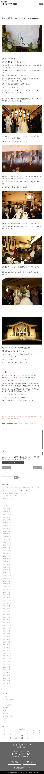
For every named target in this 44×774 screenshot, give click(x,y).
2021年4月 (6, 564)
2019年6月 (6, 595)
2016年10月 (7, 658)
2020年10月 (7, 575)
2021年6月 (6, 561)
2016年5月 (6, 672)
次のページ (37, 468)
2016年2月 (6, 681)
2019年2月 (6, 597)
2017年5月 (6, 639)
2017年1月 (6, 650)
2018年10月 (7, 603)
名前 (4, 451)
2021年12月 (7, 553)
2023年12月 (7, 536)
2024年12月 (7, 522)
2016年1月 (6, 683)
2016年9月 (6, 661)
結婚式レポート (34, 423)
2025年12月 (7, 514)
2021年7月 (6, 558)
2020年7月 (6, 581)
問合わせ (29, 762)
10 (4, 735)
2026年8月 (6, 509)
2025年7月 (6, 517)
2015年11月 (7, 686)
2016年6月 (6, 669)
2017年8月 (6, 633)
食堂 (4, 719)
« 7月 (10, 742)
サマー (25, 416)
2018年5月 (6, 611)
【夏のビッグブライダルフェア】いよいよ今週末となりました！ (22, 487)
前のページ (6, 468)
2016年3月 (6, 678)
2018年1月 (6, 622)
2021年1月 (6, 570)
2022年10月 (7, 545)
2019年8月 (6, 592)
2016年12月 (7, 653)
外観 (4, 710)
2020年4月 (6, 586)
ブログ (20, 423)
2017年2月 (6, 647)
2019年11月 (7, 589)
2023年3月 (6, 539)
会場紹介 (5, 707)
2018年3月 (6, 617)
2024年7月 (6, 528)
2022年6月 (6, 550)
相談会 (37, 416)
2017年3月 (6, 644)
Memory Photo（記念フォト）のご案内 (15, 493)
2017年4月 (6, 642)
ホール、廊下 (7, 705)
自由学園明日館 (9, 3)
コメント (5, 429)
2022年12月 (7, 542)
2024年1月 (6, 533)
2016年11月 (7, 656)
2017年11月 (7, 625)
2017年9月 (6, 631)
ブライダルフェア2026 (10, 495)
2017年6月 (6, 636)
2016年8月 (6, 664)
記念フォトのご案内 (9, 498)
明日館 (31, 416)
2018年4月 (6, 614)
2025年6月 (6, 520)
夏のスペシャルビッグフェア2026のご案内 (16, 490)
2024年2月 (6, 531)
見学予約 (14, 762)
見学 (16, 418)
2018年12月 (7, 600)
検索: (19, 477)
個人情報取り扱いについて (22, 768)
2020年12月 (7, 572)
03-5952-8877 (23, 754)
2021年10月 (7, 556)
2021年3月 (6, 567)
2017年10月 (7, 628)
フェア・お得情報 (8, 699)
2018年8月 (6, 606)
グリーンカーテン (17, 416)
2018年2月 (6, 619)
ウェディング (6, 416)
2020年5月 (6, 583)
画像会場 (26, 423)
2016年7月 (6, 667)
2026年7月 (6, 511)
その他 (5, 696)
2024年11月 (7, 525)
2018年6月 (6, 608)
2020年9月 (6, 578)
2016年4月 (6, 675)
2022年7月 (6, 547)
